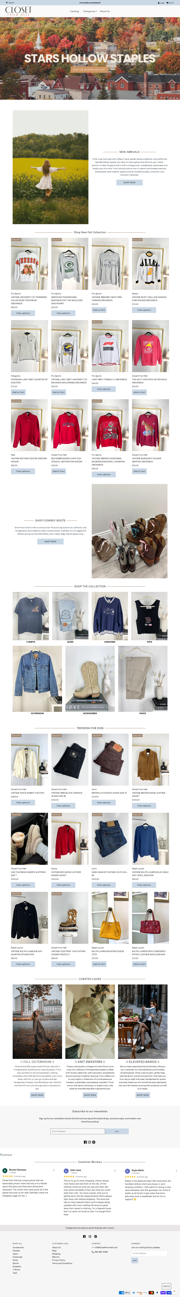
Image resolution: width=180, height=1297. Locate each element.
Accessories (18, 1247)
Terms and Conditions (62, 1263)
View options (23, 313)
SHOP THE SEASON (121, 52)
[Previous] (4, 58)
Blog (54, 1250)
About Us (105, 11)
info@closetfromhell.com (106, 1247)
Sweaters (17, 1266)
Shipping (56, 1253)
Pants (15, 1260)
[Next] (176, 58)
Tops (15, 1273)
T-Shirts (16, 1269)
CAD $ (166, 1286)
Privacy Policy (58, 1260)
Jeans (15, 1253)
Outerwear (18, 1257)
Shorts (16, 1263)
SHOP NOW (130, 182)
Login (162, 3)
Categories (89, 11)
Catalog (74, 11)
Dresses (16, 1250)
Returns (55, 1257)
